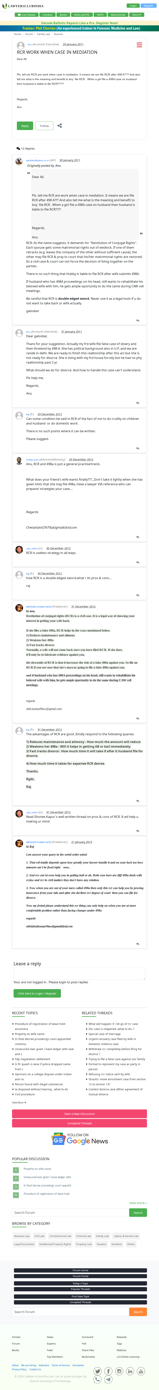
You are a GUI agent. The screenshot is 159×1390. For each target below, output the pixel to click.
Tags (119, 1343)
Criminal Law (83, 1236)
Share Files (88, 1350)
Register (148, 5)
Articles (16, 1337)
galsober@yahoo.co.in (37, 160)
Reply (25, 126)
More (135, 14)
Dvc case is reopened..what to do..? (111, 1029)
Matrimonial (118, 14)
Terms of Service (61, 1365)
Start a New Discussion (79, 1114)
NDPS (100, 14)
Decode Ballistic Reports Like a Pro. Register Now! (79, 23)
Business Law (21, 1236)
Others (131, 1244)
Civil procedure (25, 1094)
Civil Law (39, 1236)
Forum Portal (80, 1276)
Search (138, 1213)
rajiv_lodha (31, 548)
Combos (47, 14)
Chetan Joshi (32, 459)
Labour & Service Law (126, 1236)
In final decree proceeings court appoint (47, 1185)
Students (116, 1244)
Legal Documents (24, 1244)
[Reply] (137, 320)
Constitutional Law (60, 1236)
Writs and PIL (82, 14)
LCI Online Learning (128, 1356)
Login (133, 5)
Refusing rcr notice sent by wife (109, 1074)
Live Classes (28, 14)
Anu (30, 44)
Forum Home (80, 1270)
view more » (138, 1203)
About (15, 1365)
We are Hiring (28, 1365)
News (50, 1337)
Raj (27, 414)
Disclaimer (78, 1365)
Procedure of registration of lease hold (46, 1194)
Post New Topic (80, 1296)
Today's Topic (80, 1283)
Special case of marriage (105, 1034)
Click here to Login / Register (37, 993)
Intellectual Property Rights (55, 1244)
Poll (84, 1343)
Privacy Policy (19, 1369)
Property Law (84, 1244)
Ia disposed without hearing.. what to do (41, 1089)
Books (63, 14)
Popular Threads (80, 1289)
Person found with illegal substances (39, 1084)
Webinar (121, 1350)
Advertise (44, 1365)
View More (18, 1102)
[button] (139, 46)
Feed (50, 1350)
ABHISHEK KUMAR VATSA (38, 606)
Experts (51, 1343)
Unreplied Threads (79, 1123)
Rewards (122, 1337)
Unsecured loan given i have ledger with (47, 1177)
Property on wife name (29, 1034)
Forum (16, 1343)
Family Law (102, 1236)
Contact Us (35, 1369)
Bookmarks (88, 1356)
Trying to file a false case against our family (117, 1059)
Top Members (55, 1356)
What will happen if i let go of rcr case (113, 1024)
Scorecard (87, 1337)
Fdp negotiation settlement (32, 1059)
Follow (44, 126)
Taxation (101, 1244)
